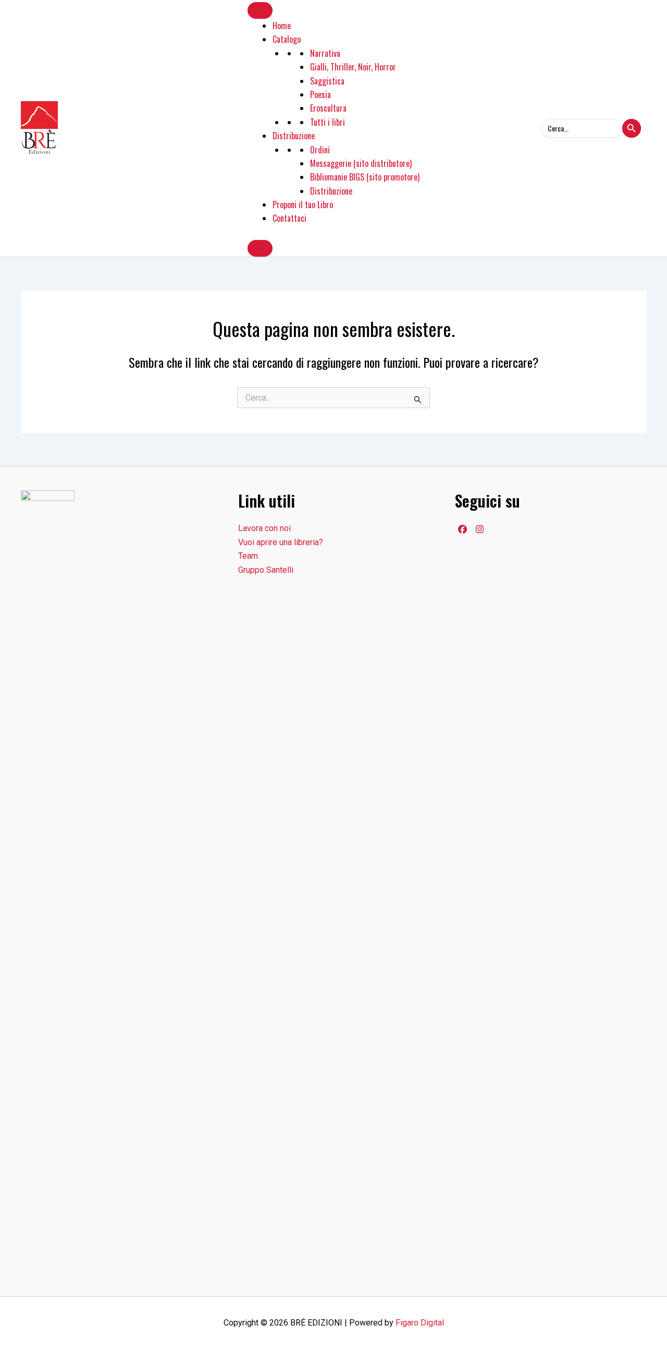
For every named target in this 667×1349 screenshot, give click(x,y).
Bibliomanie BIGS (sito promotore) (364, 177)
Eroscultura (328, 108)
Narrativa (325, 53)
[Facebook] (462, 529)
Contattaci (289, 218)
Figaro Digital (420, 1323)
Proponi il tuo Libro (303, 204)
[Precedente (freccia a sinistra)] (18, 674)
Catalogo (287, 39)
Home (282, 25)
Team (248, 556)
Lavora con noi (264, 528)
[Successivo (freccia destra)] (649, 674)
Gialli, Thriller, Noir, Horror (353, 67)
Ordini (320, 149)
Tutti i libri (327, 122)
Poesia (320, 94)
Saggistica (327, 81)
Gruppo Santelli (265, 570)
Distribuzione (294, 135)
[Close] (260, 248)
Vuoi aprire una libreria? (280, 542)
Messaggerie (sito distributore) (361, 163)
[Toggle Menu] (260, 10)
